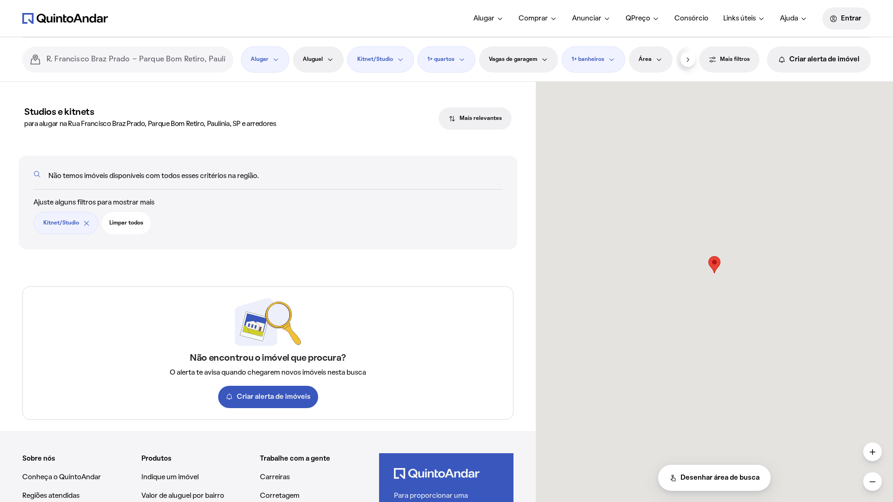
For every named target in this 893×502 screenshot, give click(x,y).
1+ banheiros (588, 59)
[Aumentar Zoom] (872, 452)
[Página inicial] (65, 18)
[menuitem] (488, 18)
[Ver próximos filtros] (687, 59)
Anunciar (586, 18)
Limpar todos (126, 223)
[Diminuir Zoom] (872, 481)
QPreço (638, 18)
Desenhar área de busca (720, 478)
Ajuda (789, 18)
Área (645, 59)
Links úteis (739, 18)
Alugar (483, 18)
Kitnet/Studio (375, 59)
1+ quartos (440, 59)
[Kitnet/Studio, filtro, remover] (86, 223)
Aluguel (313, 59)
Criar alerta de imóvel (824, 59)
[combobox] (136, 59)
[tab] (475, 118)
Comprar (533, 18)
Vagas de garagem (513, 59)
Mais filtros (735, 59)
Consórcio (691, 18)
